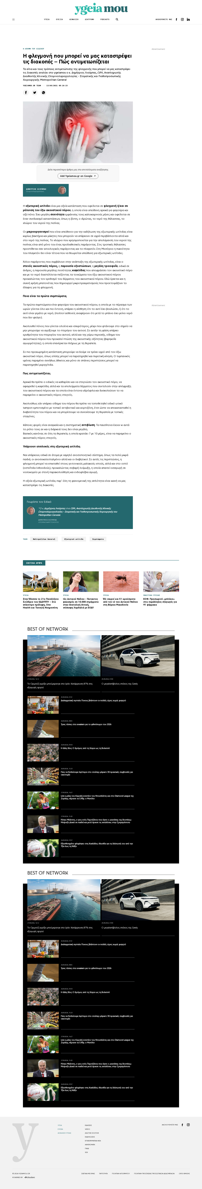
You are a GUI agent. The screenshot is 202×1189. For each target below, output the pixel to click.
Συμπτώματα (97, 539)
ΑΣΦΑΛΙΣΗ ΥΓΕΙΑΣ (64, 1133)
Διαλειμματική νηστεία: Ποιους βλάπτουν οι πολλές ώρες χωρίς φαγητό (93, 700)
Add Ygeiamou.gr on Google (76, 176)
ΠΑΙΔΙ (87, 1148)
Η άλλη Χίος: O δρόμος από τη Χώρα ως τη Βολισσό (85, 748)
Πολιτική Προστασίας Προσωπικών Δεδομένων (154, 1173)
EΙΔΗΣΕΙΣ (88, 1125)
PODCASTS (104, 19)
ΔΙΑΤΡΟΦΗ (89, 19)
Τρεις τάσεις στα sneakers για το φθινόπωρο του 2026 (86, 724)
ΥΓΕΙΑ (47, 19)
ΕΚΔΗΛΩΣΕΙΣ (90, 1137)
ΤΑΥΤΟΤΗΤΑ (103, 1173)
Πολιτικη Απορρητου (121, 1173)
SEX (86, 1152)
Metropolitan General (49, 514)
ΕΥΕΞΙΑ (59, 19)
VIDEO (87, 1129)
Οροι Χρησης (184, 1173)
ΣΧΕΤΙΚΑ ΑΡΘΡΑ (34, 563)
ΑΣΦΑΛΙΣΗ (73, 19)
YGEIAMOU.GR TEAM (32, 85)
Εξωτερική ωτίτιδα (73, 539)
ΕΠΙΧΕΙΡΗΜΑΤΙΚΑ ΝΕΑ (93, 1141)
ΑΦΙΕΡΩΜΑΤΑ (90, 1145)
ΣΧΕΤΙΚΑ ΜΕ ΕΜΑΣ (88, 1173)
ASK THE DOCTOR (92, 1133)
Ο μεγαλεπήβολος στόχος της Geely (120, 683)
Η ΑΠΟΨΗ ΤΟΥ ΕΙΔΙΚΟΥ (33, 49)
